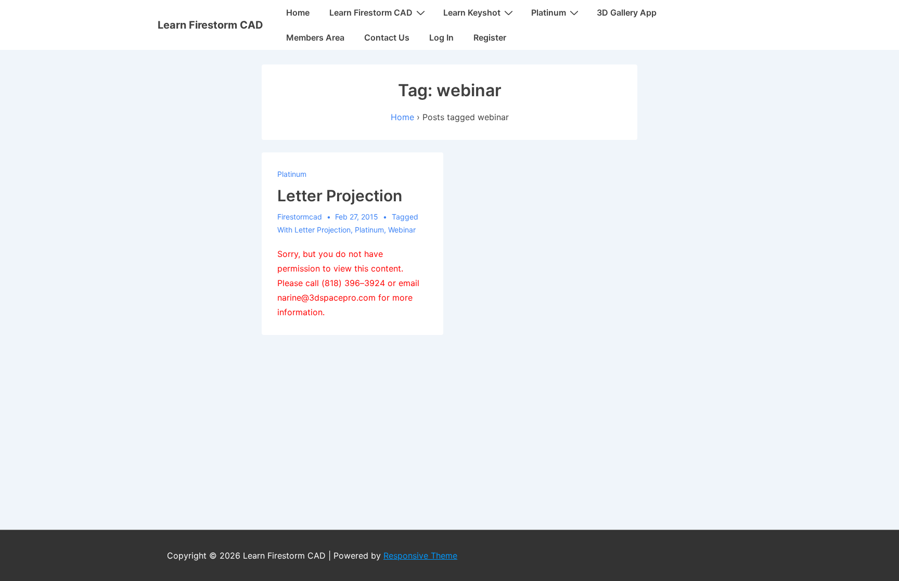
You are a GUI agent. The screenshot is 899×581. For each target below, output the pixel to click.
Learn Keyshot (471, 12)
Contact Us (386, 37)
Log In (441, 37)
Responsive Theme (420, 555)
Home (298, 12)
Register (489, 37)
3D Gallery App (627, 12)
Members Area (315, 37)
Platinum (548, 12)
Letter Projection (339, 195)
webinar (402, 229)
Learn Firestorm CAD (210, 25)
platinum (369, 229)
